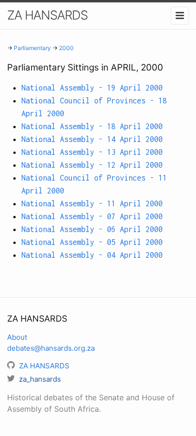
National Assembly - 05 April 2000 (92, 242)
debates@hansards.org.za (51, 348)
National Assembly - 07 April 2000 (92, 216)
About (17, 337)
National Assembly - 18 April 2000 (92, 126)
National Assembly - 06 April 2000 (92, 229)
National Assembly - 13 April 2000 (92, 152)
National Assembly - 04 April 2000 (92, 255)
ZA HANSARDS (47, 15)
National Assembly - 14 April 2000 (92, 139)
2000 (66, 47)
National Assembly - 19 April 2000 (92, 87)
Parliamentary (32, 47)
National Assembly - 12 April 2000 (92, 165)
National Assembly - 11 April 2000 (92, 203)
